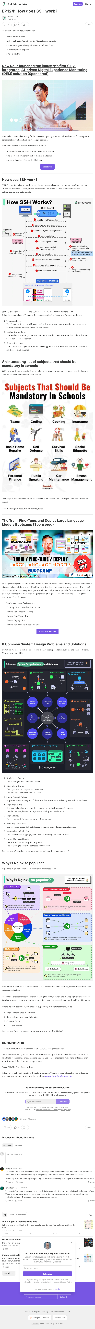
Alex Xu (19, 1264)
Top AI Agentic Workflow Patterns (19, 1221)
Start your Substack (41, 1317)
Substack (35, 1324)
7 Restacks (32, 1119)
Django (8, 1168)
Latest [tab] (11, 1215)
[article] (47, 1227)
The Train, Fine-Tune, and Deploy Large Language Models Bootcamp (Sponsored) (43, 522)
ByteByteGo (13, 16)
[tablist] (12, 1145)
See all (7, 1273)
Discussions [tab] (21, 1215)
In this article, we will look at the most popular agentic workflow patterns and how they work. (39, 1226)
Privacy (45, 1311)
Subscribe (78, 4)
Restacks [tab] (18, 1145)
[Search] (90, 1214)
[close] (71, 1243)
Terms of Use (59, 1279)
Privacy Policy (66, 1282)
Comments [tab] (7, 1145)
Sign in (88, 4)
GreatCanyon (11, 1188)
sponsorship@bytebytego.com (58, 1076)
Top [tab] (4, 1215)
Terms (52, 1311)
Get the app (60, 1317)
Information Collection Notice (47, 1282)
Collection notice (63, 1311)
